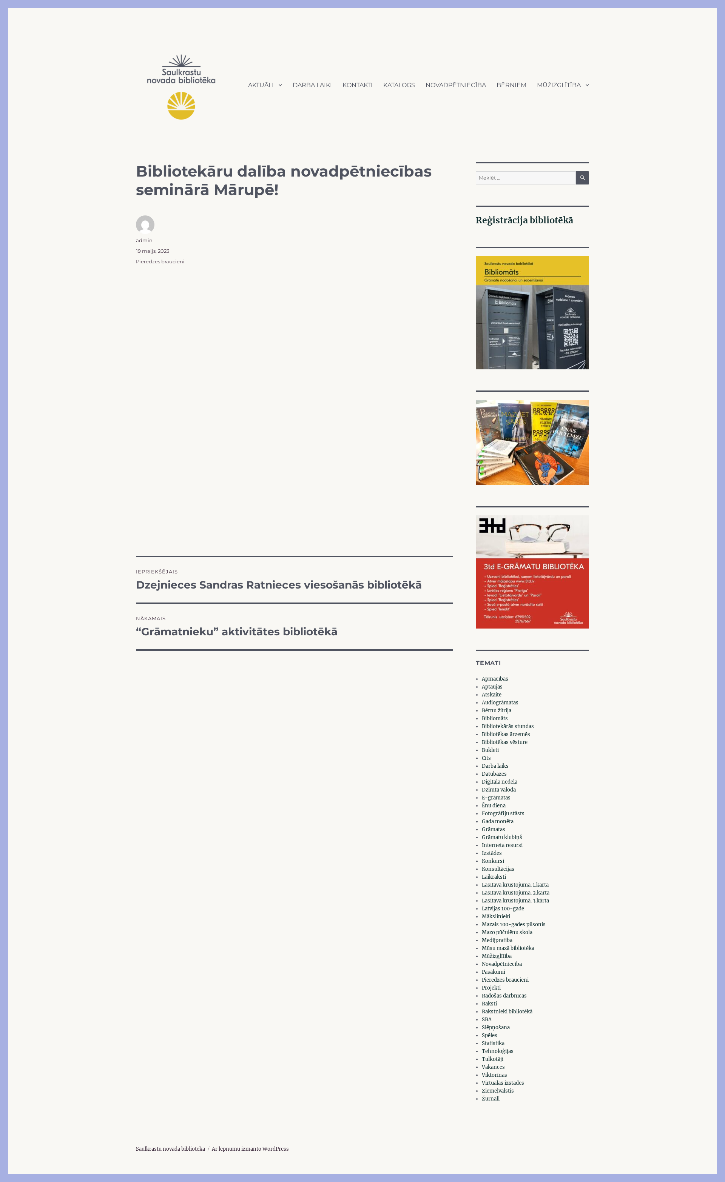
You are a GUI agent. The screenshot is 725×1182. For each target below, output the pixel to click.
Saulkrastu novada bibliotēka (170, 1149)
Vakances (493, 1067)
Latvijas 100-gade (503, 908)
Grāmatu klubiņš (502, 837)
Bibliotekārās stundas (508, 726)
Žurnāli (491, 1099)
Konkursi (493, 861)
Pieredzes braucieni (160, 261)
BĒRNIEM (511, 85)
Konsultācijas (498, 869)
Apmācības (495, 679)
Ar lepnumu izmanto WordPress (250, 1149)
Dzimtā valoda (499, 790)
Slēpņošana (496, 1027)
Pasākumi (493, 972)
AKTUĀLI (261, 85)
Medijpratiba (497, 940)
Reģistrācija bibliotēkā (524, 220)
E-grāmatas (496, 798)
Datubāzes (494, 774)
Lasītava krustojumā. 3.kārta (515, 901)
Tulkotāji (492, 1059)
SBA (487, 1019)
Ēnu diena (494, 805)
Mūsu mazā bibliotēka (508, 948)
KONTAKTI (357, 85)
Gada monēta (498, 821)
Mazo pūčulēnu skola (507, 932)
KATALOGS (399, 85)
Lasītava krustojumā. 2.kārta (515, 893)
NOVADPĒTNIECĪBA (456, 85)
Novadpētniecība (502, 964)
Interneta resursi (502, 845)
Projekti (491, 988)
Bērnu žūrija (496, 710)
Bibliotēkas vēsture (505, 742)
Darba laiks (495, 766)
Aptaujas (492, 687)
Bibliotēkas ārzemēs (506, 734)
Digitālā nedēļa (499, 782)
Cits (486, 758)
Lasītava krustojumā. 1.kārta (515, 885)
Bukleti (490, 750)
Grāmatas (493, 829)
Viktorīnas (494, 1075)
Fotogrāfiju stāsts (503, 813)
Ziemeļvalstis (498, 1091)
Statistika (493, 1043)
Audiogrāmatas (500, 702)
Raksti (489, 1004)
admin (144, 240)
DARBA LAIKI (312, 85)
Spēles (489, 1035)
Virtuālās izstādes (503, 1083)
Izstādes (492, 853)
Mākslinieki (496, 916)
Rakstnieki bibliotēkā (507, 1011)
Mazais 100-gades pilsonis (514, 924)
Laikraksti (494, 877)
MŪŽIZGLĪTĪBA (559, 85)
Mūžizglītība (497, 956)
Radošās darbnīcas (504, 996)
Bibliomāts (495, 718)
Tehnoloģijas (498, 1051)
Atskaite (491, 695)
